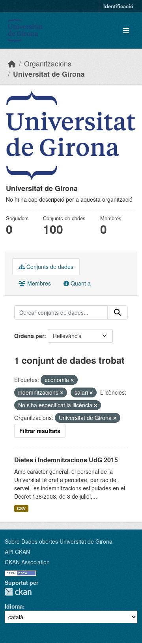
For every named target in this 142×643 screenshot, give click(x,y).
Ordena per (29, 336)
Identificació (118, 6)
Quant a (80, 283)
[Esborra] (72, 380)
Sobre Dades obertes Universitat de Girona (58, 541)
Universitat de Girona (49, 74)
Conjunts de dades (49, 266)
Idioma (14, 606)
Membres (38, 283)
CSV (21, 508)
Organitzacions (47, 63)
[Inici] (12, 63)
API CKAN (17, 552)
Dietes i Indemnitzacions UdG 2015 (66, 459)
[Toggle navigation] (126, 30)
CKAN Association (27, 562)
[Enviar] (117, 312)
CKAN (18, 592)
